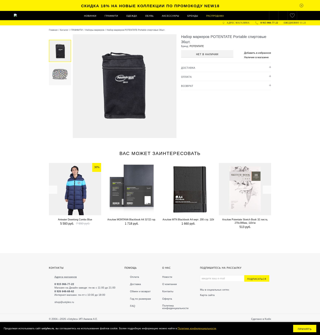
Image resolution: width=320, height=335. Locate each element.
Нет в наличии (207, 54)
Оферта (167, 298)
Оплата (134, 277)
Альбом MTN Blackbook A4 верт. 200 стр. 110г (188, 219)
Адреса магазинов (65, 277)
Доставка (135, 284)
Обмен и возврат (140, 291)
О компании (169, 284)
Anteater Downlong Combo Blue (75, 219)
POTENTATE (197, 46)
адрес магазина (238, 22)
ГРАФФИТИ (111, 16)
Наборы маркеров (94, 30)
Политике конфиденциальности (197, 328)
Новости (167, 277)
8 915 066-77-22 (269, 22)
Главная (53, 30)
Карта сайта (207, 295)
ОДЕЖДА (131, 16)
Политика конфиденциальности (175, 306)
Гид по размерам (140, 298)
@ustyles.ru (67, 302)
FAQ (132, 306)
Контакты (167, 291)
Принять (305, 329)
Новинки (90, 16)
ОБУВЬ (149, 16)
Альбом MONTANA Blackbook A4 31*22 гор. (131, 219)
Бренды (192, 16)
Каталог (64, 30)
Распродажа (215, 16)
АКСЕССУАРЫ (170, 16)
